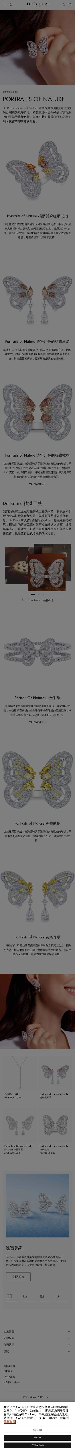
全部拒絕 (37, 1437)
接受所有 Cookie (37, 1445)
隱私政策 (9, 1421)
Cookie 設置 (37, 1430)
